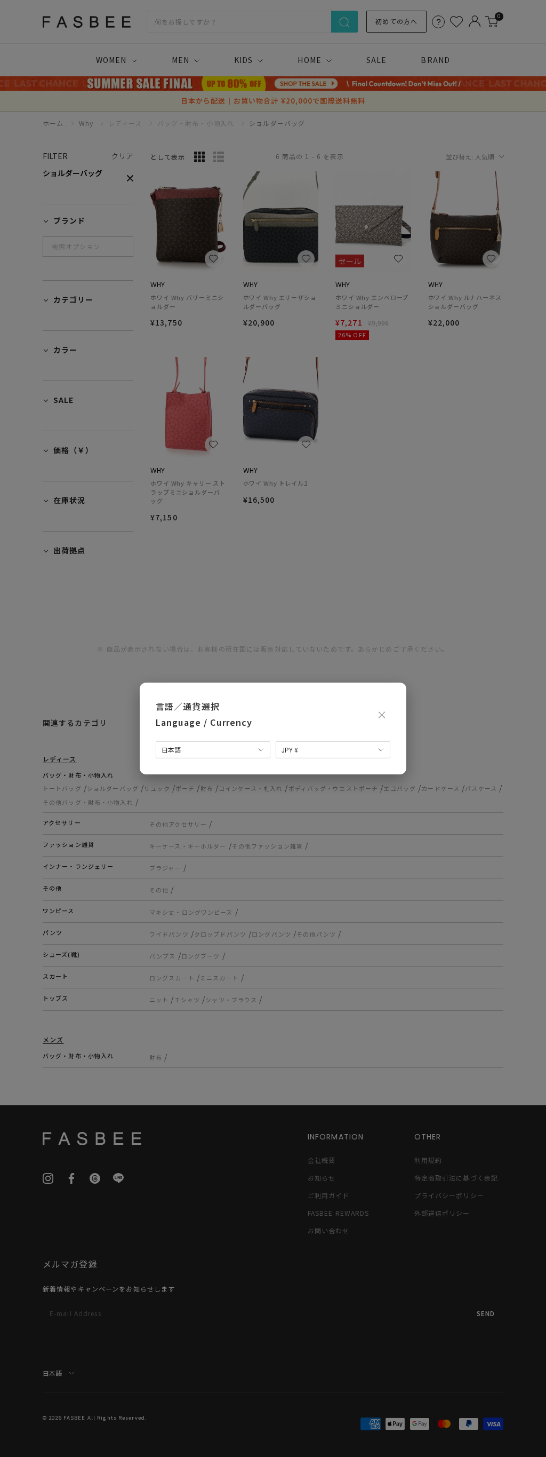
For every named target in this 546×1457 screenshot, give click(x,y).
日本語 (171, 749)
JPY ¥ (290, 749)
